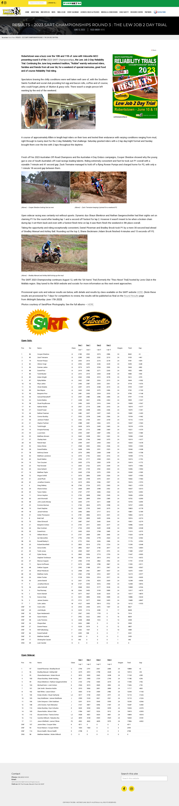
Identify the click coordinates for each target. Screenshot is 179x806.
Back (154, 50)
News (103, 29)
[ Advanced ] (52, 3)
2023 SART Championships (60, 59)
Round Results (131, 296)
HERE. (91, 304)
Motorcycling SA (11, 11)
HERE (140, 292)
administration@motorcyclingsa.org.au (26, 782)
